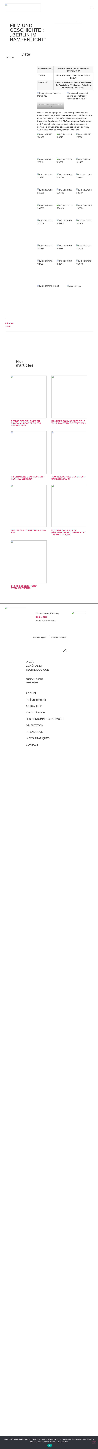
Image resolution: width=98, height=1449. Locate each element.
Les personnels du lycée (44, 718)
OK (50, 1445)
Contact (32, 744)
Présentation (36, 699)
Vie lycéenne (35, 712)
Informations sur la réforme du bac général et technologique (68, 532)
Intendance (34, 731)
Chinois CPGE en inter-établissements (24, 587)
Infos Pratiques (38, 738)
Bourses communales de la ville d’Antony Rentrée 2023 (68, 422)
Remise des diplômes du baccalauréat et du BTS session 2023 (26, 423)
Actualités (34, 706)
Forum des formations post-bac (28, 531)
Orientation (34, 725)
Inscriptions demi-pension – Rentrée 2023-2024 (27, 478)
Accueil (31, 693)
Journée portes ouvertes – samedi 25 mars (68, 478)
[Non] (94, 1442)
